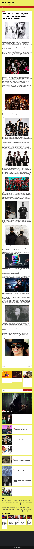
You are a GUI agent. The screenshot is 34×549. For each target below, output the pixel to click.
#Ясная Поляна (15, 500)
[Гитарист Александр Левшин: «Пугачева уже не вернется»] (7, 440)
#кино (3, 502)
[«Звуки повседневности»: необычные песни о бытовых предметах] (7, 374)
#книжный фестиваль (29, 502)
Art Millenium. (8, 2)
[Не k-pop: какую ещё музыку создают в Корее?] (17, 374)
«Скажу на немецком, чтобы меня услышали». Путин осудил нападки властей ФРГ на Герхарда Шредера (4, 523)
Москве (7, 509)
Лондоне (3, 509)
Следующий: (26, 365)
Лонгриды (27, 507)
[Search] (31, 7)
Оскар (13, 509)
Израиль (21, 507)
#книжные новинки (22, 502)
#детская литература (24, 500)
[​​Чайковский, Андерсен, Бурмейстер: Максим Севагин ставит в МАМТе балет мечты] (7, 471)
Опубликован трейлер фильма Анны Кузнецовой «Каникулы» (29, 521)
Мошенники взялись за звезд (7, 411)
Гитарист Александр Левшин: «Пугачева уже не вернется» (21, 439)
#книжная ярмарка (15, 502)
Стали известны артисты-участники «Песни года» (11, 521)
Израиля (24, 507)
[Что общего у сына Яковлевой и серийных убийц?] (7, 429)
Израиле (17, 507)
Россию (21, 509)
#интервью (29, 500)
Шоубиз (3, 410)
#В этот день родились (8, 500)
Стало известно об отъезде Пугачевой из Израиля (17, 521)
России (18, 509)
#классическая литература (8, 502)
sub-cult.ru (4, 360)
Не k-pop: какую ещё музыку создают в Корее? (17, 379)
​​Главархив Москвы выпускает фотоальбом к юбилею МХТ (21, 460)
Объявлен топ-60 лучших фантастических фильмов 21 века (23, 521)
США (24, 509)
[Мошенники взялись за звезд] (17, 403)
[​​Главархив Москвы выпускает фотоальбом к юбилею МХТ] (7, 460)
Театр (13, 459)
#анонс (19, 500)
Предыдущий (9, 365)
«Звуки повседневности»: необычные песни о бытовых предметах (6, 379)
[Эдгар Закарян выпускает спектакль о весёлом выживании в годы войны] (7, 481)
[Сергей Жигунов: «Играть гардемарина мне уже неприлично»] (7, 419)
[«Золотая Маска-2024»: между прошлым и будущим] (7, 450)
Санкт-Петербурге (28, 509)
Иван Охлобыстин (12, 507)
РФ (15, 509)
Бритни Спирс (4, 507)
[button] (2, 7)
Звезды (8, 507)
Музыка (3, 376)
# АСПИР (3, 500)
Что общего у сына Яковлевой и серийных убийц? (20, 429)
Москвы (10, 509)
